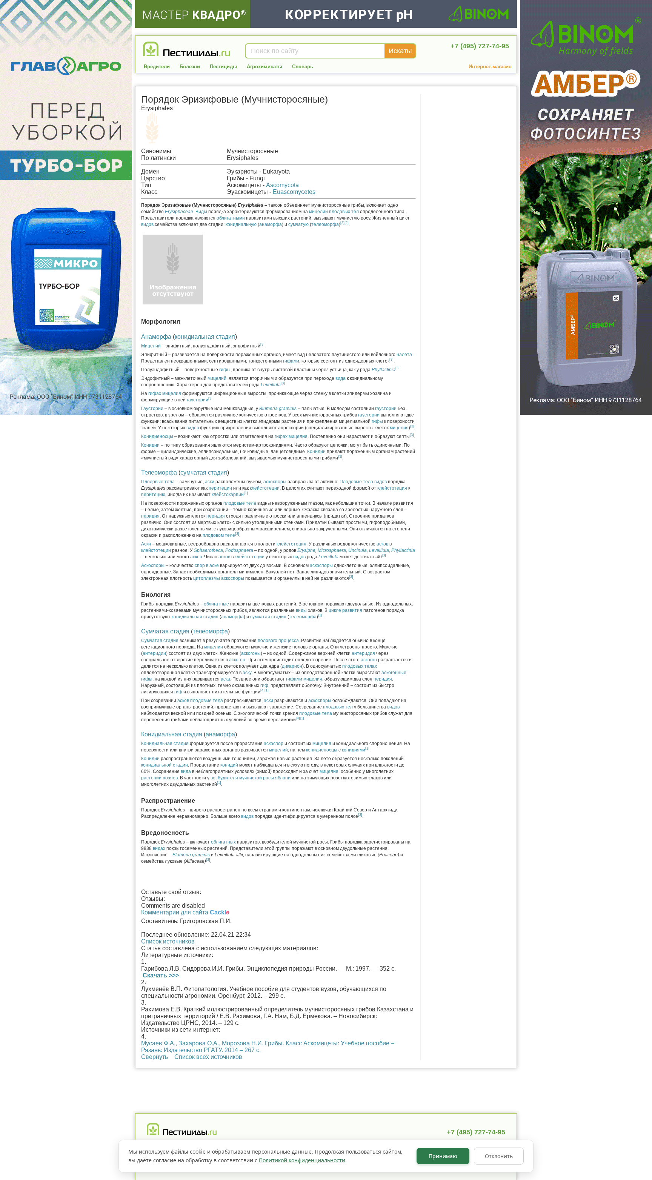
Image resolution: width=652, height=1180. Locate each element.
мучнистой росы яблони (265, 778)
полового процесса (278, 640)
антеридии (154, 653)
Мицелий (151, 346)
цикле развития (345, 610)
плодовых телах (359, 666)
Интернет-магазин (490, 66)
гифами (291, 361)
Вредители (157, 66)
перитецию (153, 494)
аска (225, 679)
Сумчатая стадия (165, 631)
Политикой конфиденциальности (302, 1160)
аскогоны (251, 653)
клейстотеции (265, 488)
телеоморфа (325, 224)
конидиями (353, 750)
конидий (229, 765)
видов (147, 224)
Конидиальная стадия (171, 734)
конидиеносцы (321, 750)
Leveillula (271, 384)
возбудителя (224, 778)
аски (209, 481)
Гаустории (152, 408)
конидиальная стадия (205, 336)
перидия (150, 516)
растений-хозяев (159, 778)
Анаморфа (156, 336)
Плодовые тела (158, 481)
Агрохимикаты (264, 66)
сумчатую (298, 224)
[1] (246, 493)
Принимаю (443, 1156)
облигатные (216, 604)
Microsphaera (332, 550)
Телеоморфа (159, 472)
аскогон (237, 659)
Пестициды (223, 66)
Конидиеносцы (157, 436)
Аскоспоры (153, 565)
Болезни (190, 66)
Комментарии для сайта (185, 912)
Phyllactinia (403, 550)
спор (200, 565)
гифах (154, 393)
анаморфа (270, 224)
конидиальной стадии (164, 765)
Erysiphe (306, 550)
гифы (225, 369)
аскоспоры (274, 481)
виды (301, 610)
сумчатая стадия (203, 472)
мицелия (171, 393)
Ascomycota (282, 185)
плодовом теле (219, 535)
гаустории (197, 400)
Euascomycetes (294, 192)
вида (340, 378)
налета (404, 354)
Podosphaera (239, 550)
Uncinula (357, 550)
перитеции (220, 488)
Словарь (302, 66)
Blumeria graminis (191, 854)
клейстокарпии (228, 494)
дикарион (292, 666)
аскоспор (273, 743)
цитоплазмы (206, 578)
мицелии (318, 211)
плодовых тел (344, 211)
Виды (201, 211)
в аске (212, 565)
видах (159, 848)
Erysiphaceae (179, 211)
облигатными (231, 218)
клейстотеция (392, 488)
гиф (264, 685)
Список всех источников (208, 1057)
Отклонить (499, 1156)
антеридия (363, 653)
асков (382, 544)
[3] (342, 223)
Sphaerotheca (208, 550)
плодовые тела (239, 503)
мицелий (217, 378)
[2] (346, 223)
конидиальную (241, 224)
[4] (262, 690)
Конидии (150, 445)
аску (247, 672)
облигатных (223, 842)
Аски (146, 544)
